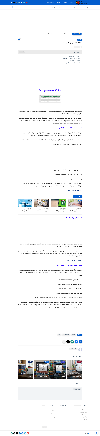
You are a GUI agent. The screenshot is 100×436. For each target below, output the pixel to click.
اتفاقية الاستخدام (83, 412)
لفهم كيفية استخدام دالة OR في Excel (71, 62)
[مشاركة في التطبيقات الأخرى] (64, 341)
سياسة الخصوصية (50, 2)
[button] (76, 341)
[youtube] (26, 2)
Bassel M (77, 47)
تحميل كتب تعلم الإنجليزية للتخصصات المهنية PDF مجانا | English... (59, 374)
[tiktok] (14, 2)
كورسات (73, 7)
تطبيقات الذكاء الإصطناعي (83, 7)
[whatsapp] (11, 2)
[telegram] (24, 2)
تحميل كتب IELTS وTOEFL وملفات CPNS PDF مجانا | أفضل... (57, 33)
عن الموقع (59, 2)
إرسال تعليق (77, 389)
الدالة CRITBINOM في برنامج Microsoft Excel (42, 211)
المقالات (66, 7)
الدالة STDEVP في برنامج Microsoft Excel (76, 211)
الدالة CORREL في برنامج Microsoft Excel (59, 211)
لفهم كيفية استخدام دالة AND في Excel (71, 58)
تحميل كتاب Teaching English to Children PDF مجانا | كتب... (75, 375)
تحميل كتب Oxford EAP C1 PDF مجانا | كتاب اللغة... (25, 375)
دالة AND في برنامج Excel (74, 56)
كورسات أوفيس (66, 334)
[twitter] (16, 2)
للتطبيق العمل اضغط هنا (75, 190)
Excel (59, 334)
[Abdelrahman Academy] (82, 2)
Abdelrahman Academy (70, 433)
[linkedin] (19, 2)
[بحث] (12, 7)
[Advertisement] (50, 21)
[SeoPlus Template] (88, 433)
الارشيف (65, 2)
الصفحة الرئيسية (83, 409)
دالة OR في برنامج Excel (75, 60)
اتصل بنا (71, 2)
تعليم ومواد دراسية (56, 7)
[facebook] (21, 2)
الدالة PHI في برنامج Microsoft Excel (27, 211)
